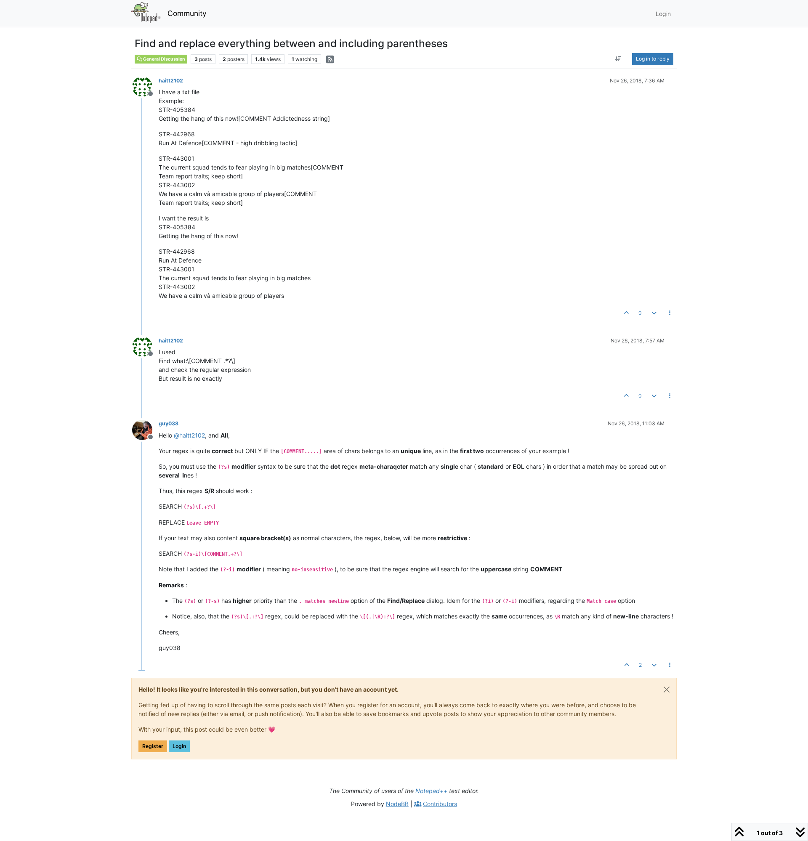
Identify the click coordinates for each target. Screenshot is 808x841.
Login (179, 746)
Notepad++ (431, 790)
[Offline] (145, 86)
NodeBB (397, 803)
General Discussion (163, 59)
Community (187, 13)
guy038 (168, 423)
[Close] (666, 689)
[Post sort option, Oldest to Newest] (618, 59)
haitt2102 (171, 80)
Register (152, 746)
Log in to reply (653, 59)
